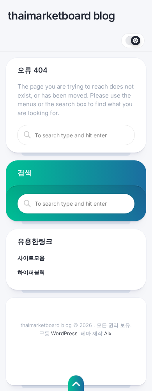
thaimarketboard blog (61, 15)
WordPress (64, 333)
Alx (107, 333)
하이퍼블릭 (31, 272)
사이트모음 (31, 257)
